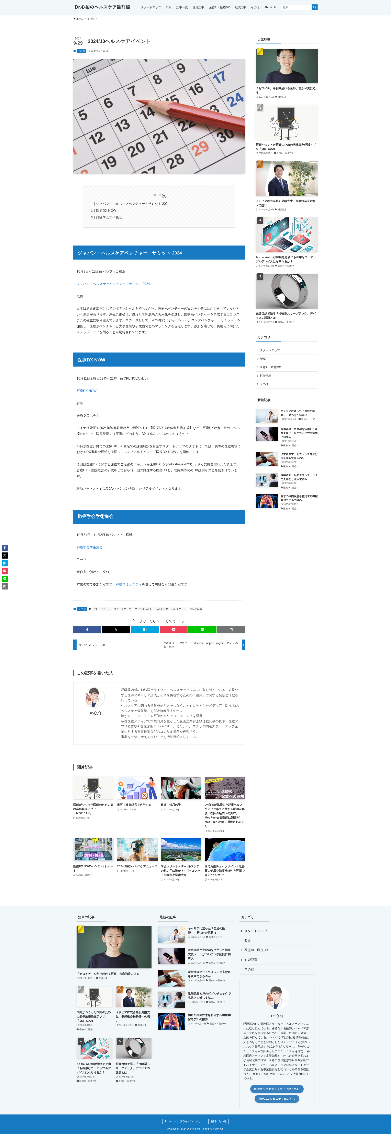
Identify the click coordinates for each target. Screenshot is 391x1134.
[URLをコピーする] (231, 629)
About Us (170, 1121)
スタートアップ (122, 609)
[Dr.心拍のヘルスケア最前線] (101, 7)
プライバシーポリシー (193, 1121)
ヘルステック (178, 609)
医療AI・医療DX (270, 367)
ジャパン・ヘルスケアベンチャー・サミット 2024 (132, 203)
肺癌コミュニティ (129, 584)
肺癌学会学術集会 (109, 217)
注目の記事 (196, 609)
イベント (105, 609)
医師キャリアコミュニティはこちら (277, 1088)
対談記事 (265, 375)
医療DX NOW (106, 210)
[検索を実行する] (315, 7)
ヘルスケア (162, 609)
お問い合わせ (218, 1121)
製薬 (263, 358)
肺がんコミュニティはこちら (276, 1098)
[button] (87, 629)
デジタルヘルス (143, 609)
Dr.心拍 (95, 713)
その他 (81, 51)
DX (95, 609)
